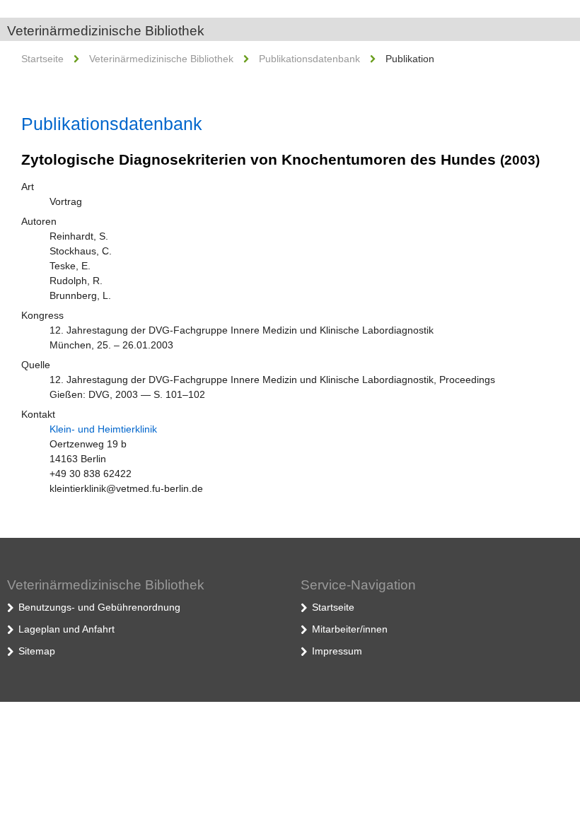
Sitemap (36, 651)
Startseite (42, 58)
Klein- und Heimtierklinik (103, 429)
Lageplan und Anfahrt (66, 629)
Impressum (337, 651)
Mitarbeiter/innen (350, 629)
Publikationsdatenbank (309, 58)
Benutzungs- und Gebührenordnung (99, 607)
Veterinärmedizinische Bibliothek (105, 30)
